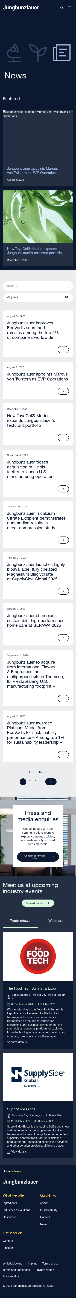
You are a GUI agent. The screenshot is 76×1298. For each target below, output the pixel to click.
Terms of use (50, 1264)
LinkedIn (8, 1248)
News (43, 1224)
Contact (8, 1241)
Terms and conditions (16, 1270)
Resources (9, 1217)
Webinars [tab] (55, 921)
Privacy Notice (45, 1270)
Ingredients (10, 1203)
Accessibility (11, 1276)
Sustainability (48, 1210)
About (44, 1203)
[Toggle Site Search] (61, 8)
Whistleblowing (12, 1264)
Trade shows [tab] (20, 921)
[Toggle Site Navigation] (69, 8)
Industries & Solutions (16, 1210)
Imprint (32, 1264)
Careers (45, 1217)
